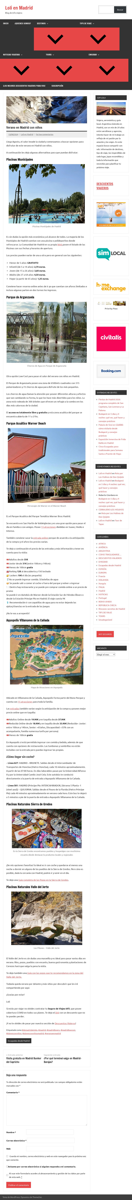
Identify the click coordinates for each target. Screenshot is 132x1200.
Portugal (102, 598)
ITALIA (102, 587)
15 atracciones (25, 701)
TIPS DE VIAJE (86, 23)
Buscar (120, 9)
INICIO (6, 23)
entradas (15, 708)
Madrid (102, 590)
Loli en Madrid (19, 8)
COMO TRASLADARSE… (110, 554)
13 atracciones (48, 527)
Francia (102, 576)
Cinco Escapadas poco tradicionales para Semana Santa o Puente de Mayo (111, 450)
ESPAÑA (102, 569)
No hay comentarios (44, 134)
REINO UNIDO (105, 601)
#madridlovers (53, 1030)
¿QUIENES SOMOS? (23, 23)
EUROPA (103, 572)
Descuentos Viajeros (65, 1023)
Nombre (11, 1132)
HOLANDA (103, 579)
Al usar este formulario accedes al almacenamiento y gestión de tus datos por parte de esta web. (47, 1175)
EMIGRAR (93, 54)
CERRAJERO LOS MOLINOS (111, 509)
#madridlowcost (68, 1030)
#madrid (42, 1030)
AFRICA (102, 543)
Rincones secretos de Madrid (112, 608)
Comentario (12, 1092)
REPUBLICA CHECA (107, 605)
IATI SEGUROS (105, 634)
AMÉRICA (103, 547)
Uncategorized (105, 619)
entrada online (40, 537)
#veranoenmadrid (53, 1033)
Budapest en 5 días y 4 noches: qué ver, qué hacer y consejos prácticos (112, 417)
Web (60, 244)
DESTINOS (41, 23)
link (57, 1012)
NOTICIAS (103, 594)
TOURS (49, 54)
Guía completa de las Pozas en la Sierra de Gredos (43, 879)
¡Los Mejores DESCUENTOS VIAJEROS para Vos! (24, 85)
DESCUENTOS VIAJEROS (105, 186)
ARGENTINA (104, 550)
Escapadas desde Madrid (19, 1040)
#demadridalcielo (29, 1030)
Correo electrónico (16, 1140)
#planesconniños (14, 1033)
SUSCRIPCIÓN (57, 85)
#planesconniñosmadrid (33, 1033)
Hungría (102, 583)
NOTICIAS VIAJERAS (11, 54)
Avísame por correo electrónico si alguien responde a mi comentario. (42, 1166)
